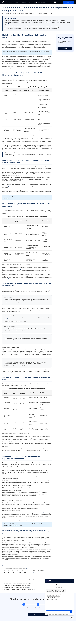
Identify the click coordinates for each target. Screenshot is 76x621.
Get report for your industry (40, 2)
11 (43, 363)
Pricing (30, 2)
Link (27, 568)
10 (15, 339)
